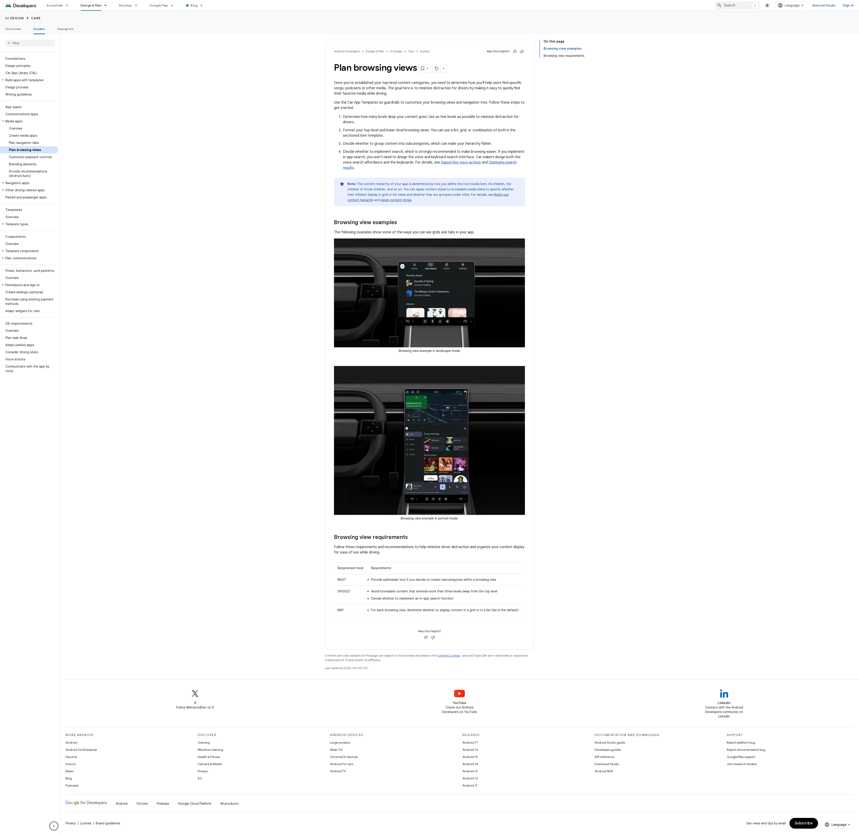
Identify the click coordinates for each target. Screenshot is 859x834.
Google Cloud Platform (194, 804)
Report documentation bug (746, 750)
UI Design (14, 18)
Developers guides (608, 750)
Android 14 (470, 764)
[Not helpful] (521, 51)
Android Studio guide (610, 742)
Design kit (65, 29)
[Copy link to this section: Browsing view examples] (401, 223)
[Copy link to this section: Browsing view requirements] (412, 537)
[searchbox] (30, 43)
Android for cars (341, 764)
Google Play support (741, 757)
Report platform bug (741, 742)
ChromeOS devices (344, 757)
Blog (194, 5)
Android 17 (470, 742)
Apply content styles (396, 200)
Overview (13, 29)
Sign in (848, 5)
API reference (604, 757)
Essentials (55, 5)
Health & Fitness (209, 757)
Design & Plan (91, 5)
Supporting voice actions (461, 162)
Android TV (338, 771)
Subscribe (804, 823)
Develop (125, 5)
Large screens (340, 742)
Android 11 (469, 785)
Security (71, 757)
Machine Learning (210, 750)
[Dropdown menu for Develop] (138, 5)
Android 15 (470, 757)
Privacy (203, 771)
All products (229, 804)
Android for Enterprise (81, 750)
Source (71, 764)
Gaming (204, 742)
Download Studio (607, 764)
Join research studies (742, 764)
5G (200, 778)
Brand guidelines (108, 823)
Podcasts (72, 785)
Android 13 (470, 771)
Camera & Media (210, 764)
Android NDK (604, 771)
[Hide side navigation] (53, 825)
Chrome (142, 804)
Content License (449, 655)
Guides (39, 29)
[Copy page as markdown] (437, 68)
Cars (36, 18)
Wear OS (336, 750)
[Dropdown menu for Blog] (204, 5)
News (69, 771)
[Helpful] (515, 51)
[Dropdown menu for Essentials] (69, 5)
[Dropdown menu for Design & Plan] (107, 5)
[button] (29, 80)
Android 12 (470, 778)
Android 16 (470, 750)
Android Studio (824, 5)
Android (71, 742)
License (85, 823)
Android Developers (347, 51)
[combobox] (737, 5)
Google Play (158, 5)
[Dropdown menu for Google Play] (174, 5)
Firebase (163, 804)
